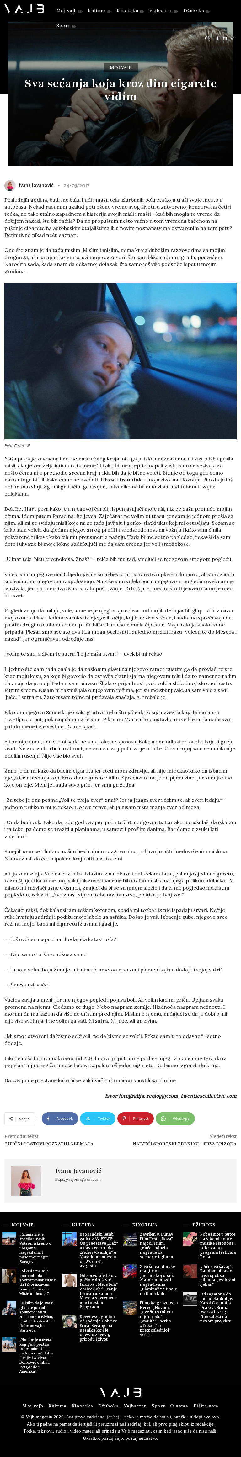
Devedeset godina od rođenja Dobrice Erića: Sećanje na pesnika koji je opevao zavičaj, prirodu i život (98, 1328)
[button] (207, 38)
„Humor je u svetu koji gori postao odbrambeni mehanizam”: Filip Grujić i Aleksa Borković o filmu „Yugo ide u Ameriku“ (36, 1355)
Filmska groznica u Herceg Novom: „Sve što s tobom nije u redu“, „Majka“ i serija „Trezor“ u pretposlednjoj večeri (159, 1318)
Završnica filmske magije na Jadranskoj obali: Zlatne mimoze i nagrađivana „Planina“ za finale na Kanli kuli (158, 1280)
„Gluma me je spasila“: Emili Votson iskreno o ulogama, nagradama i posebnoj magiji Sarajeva (35, 1247)
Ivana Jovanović (78, 1170)
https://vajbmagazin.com (78, 1179)
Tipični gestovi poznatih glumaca (49, 1144)
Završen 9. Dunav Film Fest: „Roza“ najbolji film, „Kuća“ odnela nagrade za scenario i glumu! (157, 1245)
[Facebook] (217, 38)
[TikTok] (232, 38)
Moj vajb (120, 68)
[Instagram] (225, 38)
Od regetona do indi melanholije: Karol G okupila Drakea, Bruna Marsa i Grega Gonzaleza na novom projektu (216, 1307)
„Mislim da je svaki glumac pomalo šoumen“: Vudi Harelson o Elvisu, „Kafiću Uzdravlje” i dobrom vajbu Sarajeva (37, 1316)
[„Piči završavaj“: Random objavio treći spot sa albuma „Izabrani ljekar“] (190, 1271)
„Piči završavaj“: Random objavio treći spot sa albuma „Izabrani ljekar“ (217, 1275)
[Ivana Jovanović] (30, 1181)
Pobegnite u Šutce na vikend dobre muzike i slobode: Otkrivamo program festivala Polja (218, 1245)
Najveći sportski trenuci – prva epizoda (185, 1144)
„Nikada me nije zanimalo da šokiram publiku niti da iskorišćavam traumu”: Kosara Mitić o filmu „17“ (37, 1282)
